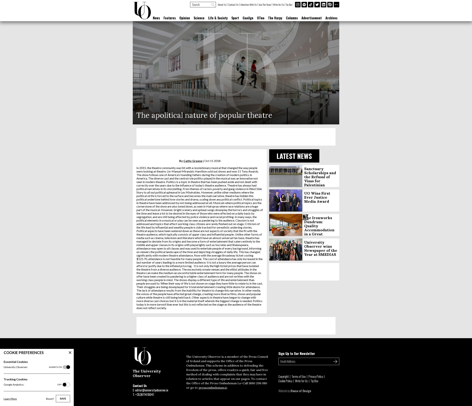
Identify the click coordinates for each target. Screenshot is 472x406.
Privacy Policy (315, 376)
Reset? (50, 398)
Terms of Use (298, 376)
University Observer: (33, 367)
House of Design (301, 391)
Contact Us (233, 4)
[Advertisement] (236, 137)
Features (170, 17)
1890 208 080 (258, 383)
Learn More (10, 398)
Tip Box (289, 4)
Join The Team (265, 4)
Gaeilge (248, 17)
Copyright (283, 376)
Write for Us (278, 4)
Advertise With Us (248, 4)
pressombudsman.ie (213, 387)
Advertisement (311, 17)
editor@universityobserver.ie (151, 390)
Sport (235, 17)
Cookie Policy (285, 381)
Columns (292, 17)
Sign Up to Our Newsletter (296, 353)
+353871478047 (144, 394)
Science (199, 17)
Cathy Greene (192, 161)
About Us (222, 4)
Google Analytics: (33, 384)
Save (63, 398)
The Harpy (275, 17)
